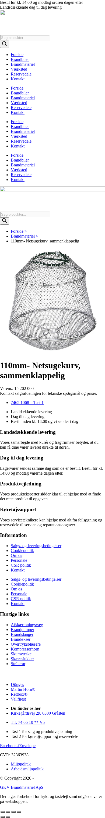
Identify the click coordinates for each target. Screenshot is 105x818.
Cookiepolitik (22, 550)
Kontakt (17, 79)
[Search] (4, 44)
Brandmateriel (23, 64)
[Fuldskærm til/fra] (8, 812)
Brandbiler (20, 59)
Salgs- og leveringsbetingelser (36, 545)
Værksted (19, 69)
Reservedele (21, 74)
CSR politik (21, 565)
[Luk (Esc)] (19, 812)
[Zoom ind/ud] (3, 812)
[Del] (13, 812)
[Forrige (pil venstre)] (3, 817)
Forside (17, 54)
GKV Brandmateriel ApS (21, 787)
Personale (19, 560)
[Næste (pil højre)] (8, 817)
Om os (16, 555)
